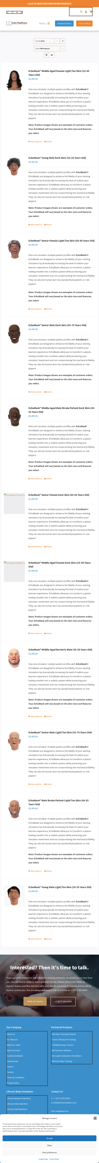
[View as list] (51, 54)
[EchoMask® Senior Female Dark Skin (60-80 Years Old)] (14, 503)
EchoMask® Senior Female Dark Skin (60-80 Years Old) (58, 495)
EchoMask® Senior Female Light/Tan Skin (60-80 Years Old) (61, 241)
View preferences (49, 1152)
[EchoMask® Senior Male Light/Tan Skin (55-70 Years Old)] (14, 741)
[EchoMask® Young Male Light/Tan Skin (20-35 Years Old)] (14, 895)
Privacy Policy (54, 1159)
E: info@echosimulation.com (63, 1102)
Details (49, 141)
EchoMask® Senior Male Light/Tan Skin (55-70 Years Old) (60, 732)
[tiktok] (21, 12)
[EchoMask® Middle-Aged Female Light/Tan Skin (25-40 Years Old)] (14, 79)
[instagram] (12, 12)
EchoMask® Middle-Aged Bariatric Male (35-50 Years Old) (60, 650)
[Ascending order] (62, 41)
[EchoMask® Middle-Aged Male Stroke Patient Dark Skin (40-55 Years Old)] (14, 416)
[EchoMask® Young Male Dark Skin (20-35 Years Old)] (14, 166)
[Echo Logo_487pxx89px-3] (16, 22)
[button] (95, 1118)
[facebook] (8, 12)
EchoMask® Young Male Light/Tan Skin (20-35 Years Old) (60, 887)
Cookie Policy (43, 1159)
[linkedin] (17, 12)
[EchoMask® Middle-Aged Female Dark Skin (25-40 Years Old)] (14, 571)
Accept (49, 1138)
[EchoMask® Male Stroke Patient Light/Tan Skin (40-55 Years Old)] (14, 809)
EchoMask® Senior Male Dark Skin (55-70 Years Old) (57, 325)
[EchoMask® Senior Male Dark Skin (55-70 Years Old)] (14, 333)
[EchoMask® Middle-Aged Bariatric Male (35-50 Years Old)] (14, 658)
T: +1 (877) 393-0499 (60, 1098)
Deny (49, 1145)
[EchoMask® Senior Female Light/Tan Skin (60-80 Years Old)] (14, 249)
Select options (36, 141)
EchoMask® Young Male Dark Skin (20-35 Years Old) (57, 158)
